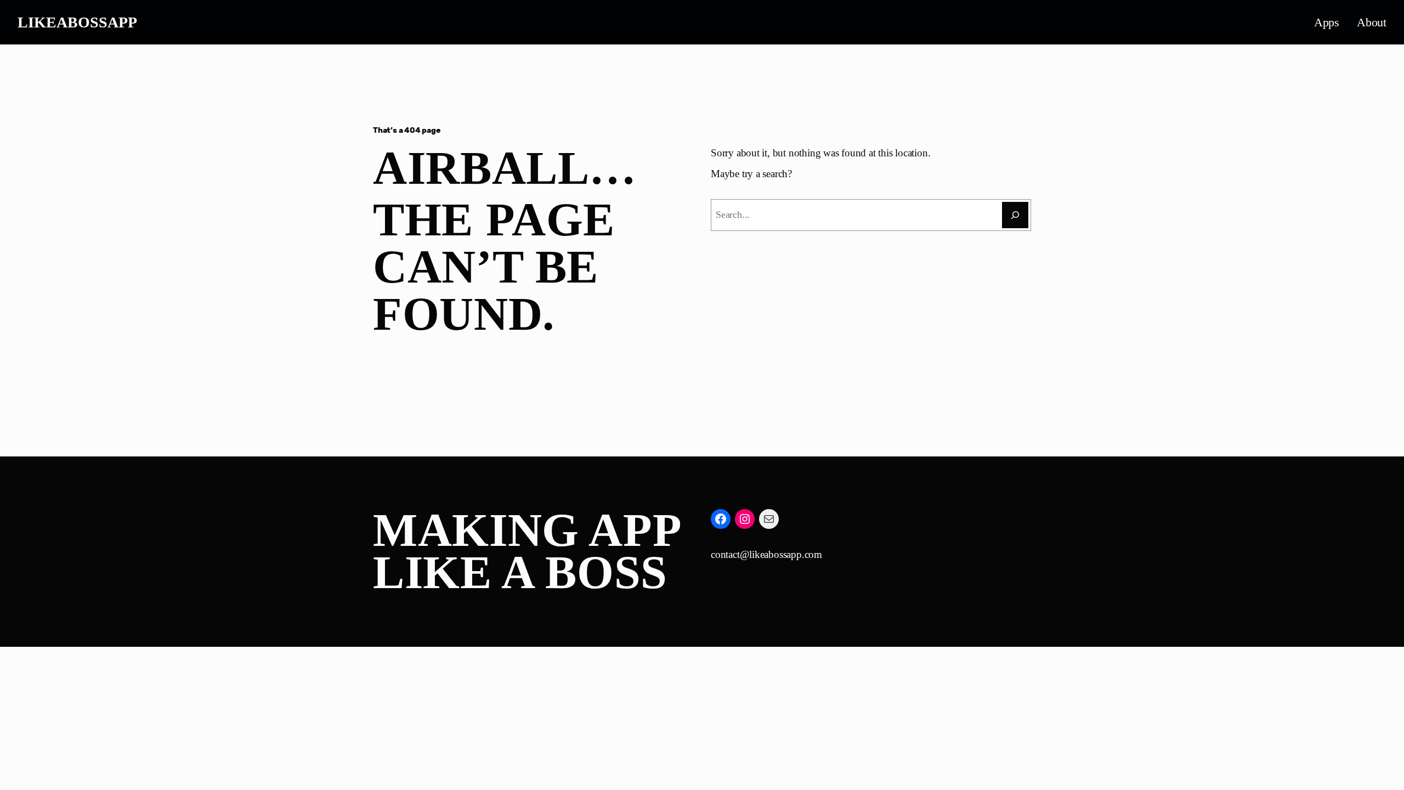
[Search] (1015, 215)
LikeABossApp (77, 22)
